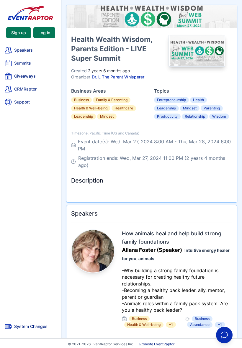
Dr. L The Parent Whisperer (118, 76)
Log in (44, 32)
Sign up (18, 32)
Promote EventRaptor (156, 344)
